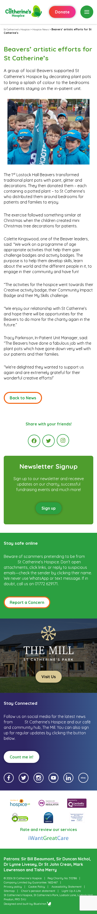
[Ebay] (83, 778)
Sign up (49, 508)
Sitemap (9, 891)
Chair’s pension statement (38, 891)
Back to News (23, 397)
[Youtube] (53, 778)
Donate (62, 11)
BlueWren (40, 904)
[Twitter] (48, 441)
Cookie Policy (36, 886)
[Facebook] (34, 441)
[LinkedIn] (68, 778)
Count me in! (21, 756)
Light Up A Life (71, 891)
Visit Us (49, 676)
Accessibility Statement (66, 886)
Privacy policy (13, 886)
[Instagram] (63, 440)
